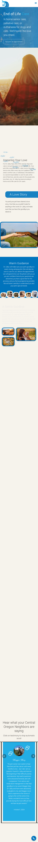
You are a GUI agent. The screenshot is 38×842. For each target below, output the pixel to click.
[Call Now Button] (33, 838)
